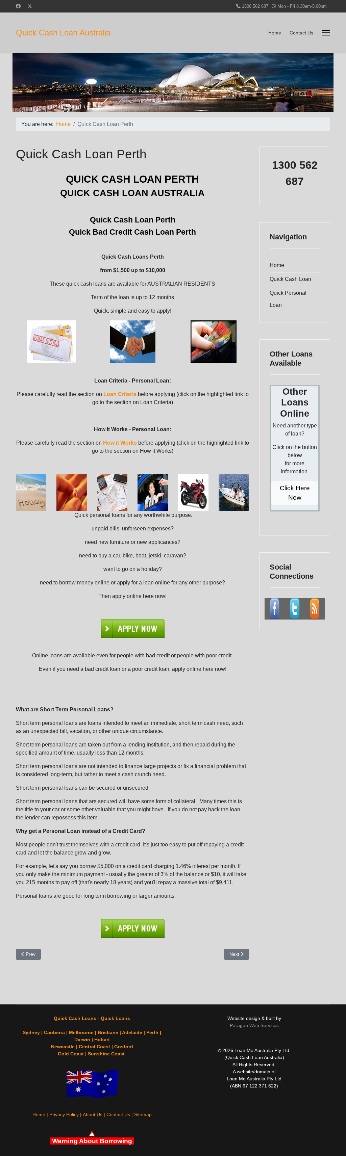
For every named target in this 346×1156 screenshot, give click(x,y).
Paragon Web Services (254, 1025)
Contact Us (301, 32)
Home (274, 32)
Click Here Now (295, 492)
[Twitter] (29, 6)
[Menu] (326, 32)
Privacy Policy (64, 1114)
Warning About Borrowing (92, 1141)
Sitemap (143, 1114)
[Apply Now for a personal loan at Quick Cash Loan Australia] (132, 628)
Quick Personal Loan (288, 299)
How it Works (120, 443)
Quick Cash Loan (290, 279)
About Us (92, 1114)
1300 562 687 (255, 6)
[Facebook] (18, 6)
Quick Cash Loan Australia (63, 33)
